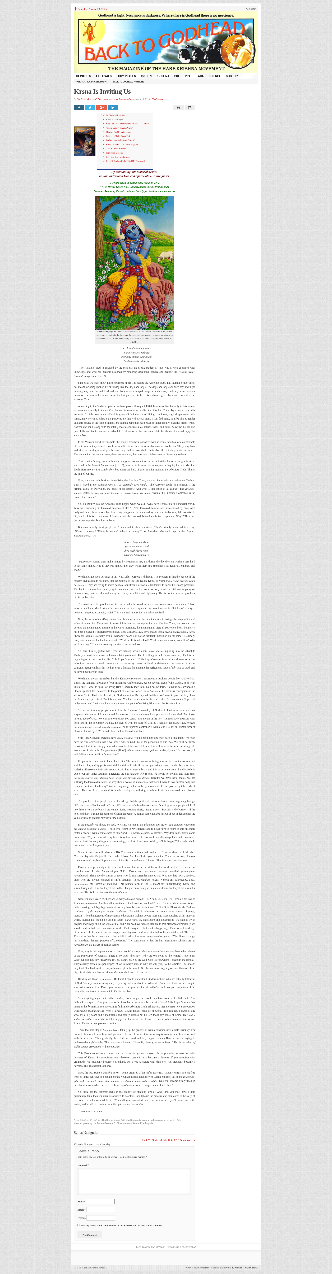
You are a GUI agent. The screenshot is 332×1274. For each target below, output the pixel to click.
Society (232, 76)
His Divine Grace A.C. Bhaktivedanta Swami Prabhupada (104, 99)
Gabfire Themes (251, 1267)
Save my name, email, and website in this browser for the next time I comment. (121, 1225)
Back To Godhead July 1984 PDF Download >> (168, 1140)
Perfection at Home (114, 152)
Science (215, 76)
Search (252, 8)
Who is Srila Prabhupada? (91, 82)
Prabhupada (194, 76)
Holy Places (126, 76)
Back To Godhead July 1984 (113, 115)
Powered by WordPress (233, 1267)
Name (81, 1201)
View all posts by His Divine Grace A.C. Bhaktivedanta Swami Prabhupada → (115, 1123)
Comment (83, 1164)
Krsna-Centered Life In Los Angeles (122, 144)
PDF (177, 76)
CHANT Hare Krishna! (116, 148)
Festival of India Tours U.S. (118, 136)
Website (81, 1218)
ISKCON (146, 76)
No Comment (158, 99)
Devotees (83, 76)
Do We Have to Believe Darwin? (120, 140)
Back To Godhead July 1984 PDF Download (125, 161)
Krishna (163, 76)
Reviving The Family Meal (118, 156)
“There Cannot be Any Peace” (119, 127)
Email (81, 1209)
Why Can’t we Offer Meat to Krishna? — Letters (127, 123)
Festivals (104, 76)
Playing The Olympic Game (118, 131)
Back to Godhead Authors (128, 82)
